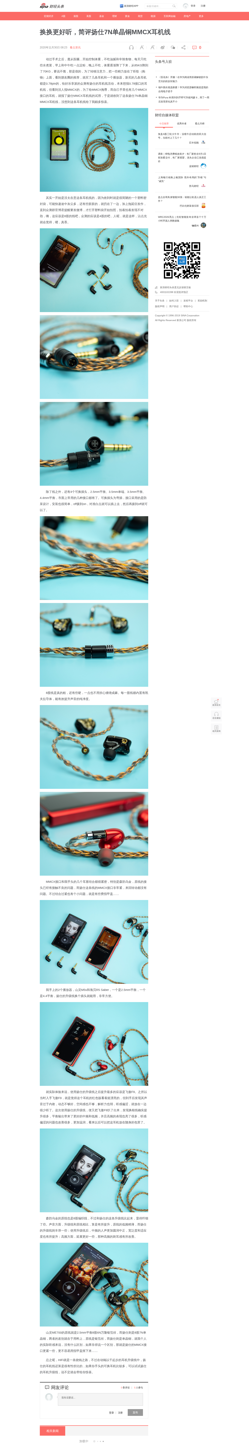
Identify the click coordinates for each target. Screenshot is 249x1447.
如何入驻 (174, 300)
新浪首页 (216, 705)
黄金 (127, 16)
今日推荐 (164, 123)
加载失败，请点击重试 (94, 1440)
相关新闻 (52, 1431)
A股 (63, 16)
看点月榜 (199, 123)
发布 (135, 1412)
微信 (172, 47)
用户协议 (174, 306)
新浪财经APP (131, 6)
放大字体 (152, 47)
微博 (162, 47)
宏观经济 (48, 16)
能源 (153, 16)
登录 (111, 1412)
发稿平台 (188, 300)
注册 (203, 6)
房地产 (187, 16)
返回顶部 (216, 744)
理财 (114, 16)
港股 (76, 16)
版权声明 (159, 306)
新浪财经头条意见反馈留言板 (175, 287)
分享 (183, 47)
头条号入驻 (163, 61)
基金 (101, 16)
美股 (88, 16)
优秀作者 (181, 123)
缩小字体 (141, 47)
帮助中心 (188, 306)
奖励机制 (202, 300)
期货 (140, 16)
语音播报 (131, 47)
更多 (201, 16)
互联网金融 (169, 16)
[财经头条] (52, 6)
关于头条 (159, 300)
